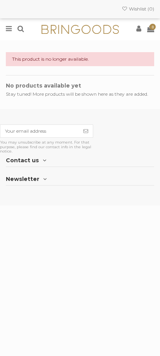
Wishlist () (141, 9)
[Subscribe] (86, 131)
